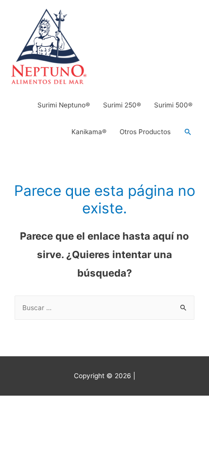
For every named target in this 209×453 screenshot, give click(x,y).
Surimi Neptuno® (63, 105)
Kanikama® (88, 132)
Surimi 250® (122, 105)
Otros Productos (145, 132)
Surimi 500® (173, 105)
